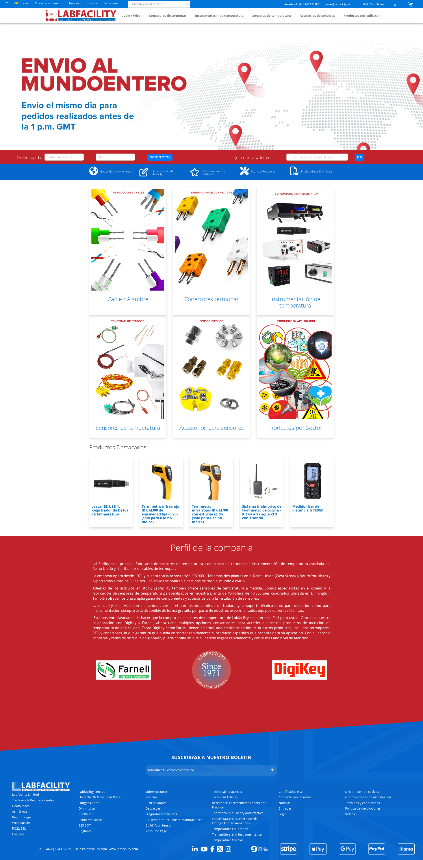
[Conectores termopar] (211, 240)
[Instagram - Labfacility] (228, 849)
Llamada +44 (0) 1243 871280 (301, 4)
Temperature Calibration (230, 829)
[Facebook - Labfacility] (212, 849)
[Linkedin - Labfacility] (195, 849)
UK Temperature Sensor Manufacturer (173, 820)
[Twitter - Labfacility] (220, 849)
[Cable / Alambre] (127, 240)
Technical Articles (225, 797)
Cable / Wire (131, 15)
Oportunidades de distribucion (368, 797)
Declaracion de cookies (362, 792)
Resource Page (156, 831)
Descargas (153, 808)
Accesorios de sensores (317, 15)
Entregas (285, 808)
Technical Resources (227, 792)
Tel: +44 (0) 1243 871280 (55, 849)
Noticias (74, 3)
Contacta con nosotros (49, 3)
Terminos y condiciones (362, 803)
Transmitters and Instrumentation (237, 834)
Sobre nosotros (113, 3)
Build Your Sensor (374, 4)
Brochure (91, 3)
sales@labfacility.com (339, 4)
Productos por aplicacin (362, 15)
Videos (350, 814)
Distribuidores (156, 803)
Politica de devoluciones (363, 808)
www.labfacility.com (123, 849)
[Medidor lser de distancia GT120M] (312, 481)
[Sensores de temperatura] (127, 368)
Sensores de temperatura (271, 15)
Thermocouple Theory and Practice (237, 813)
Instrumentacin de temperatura (219, 15)
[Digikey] (299, 670)
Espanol (23, 3)
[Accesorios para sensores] (211, 368)
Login (394, 4)
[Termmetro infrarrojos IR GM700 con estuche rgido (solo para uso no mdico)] (211, 481)
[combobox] (159, 4)
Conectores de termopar (167, 15)
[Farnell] (123, 670)
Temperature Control (227, 840)
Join (359, 157)
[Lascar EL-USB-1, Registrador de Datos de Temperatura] (111, 481)
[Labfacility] (81, 15)
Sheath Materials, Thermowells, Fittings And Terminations (235, 821)
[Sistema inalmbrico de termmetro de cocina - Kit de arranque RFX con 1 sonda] (261, 481)
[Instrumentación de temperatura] (295, 240)
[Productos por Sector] (295, 368)
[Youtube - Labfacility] (204, 849)
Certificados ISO (290, 792)
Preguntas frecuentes (161, 814)
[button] (6, 3)
